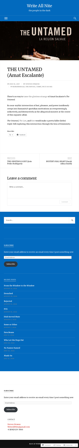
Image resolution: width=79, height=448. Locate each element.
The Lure (22, 121)
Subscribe (9, 245)
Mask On (8, 356)
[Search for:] (39, 220)
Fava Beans (9, 332)
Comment (65, 202)
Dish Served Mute (12, 317)
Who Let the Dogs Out (14, 340)
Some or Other (10, 324)
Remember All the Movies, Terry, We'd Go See (32, 86)
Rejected (8, 301)
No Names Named (12, 348)
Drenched (8, 293)
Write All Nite (39, 5)
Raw (33, 121)
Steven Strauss (33, 84)
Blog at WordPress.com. (39, 444)
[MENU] (6, 18)
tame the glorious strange (35, 96)
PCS (5, 309)
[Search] (73, 18)
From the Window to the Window (19, 286)
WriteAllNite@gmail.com (19, 427)
